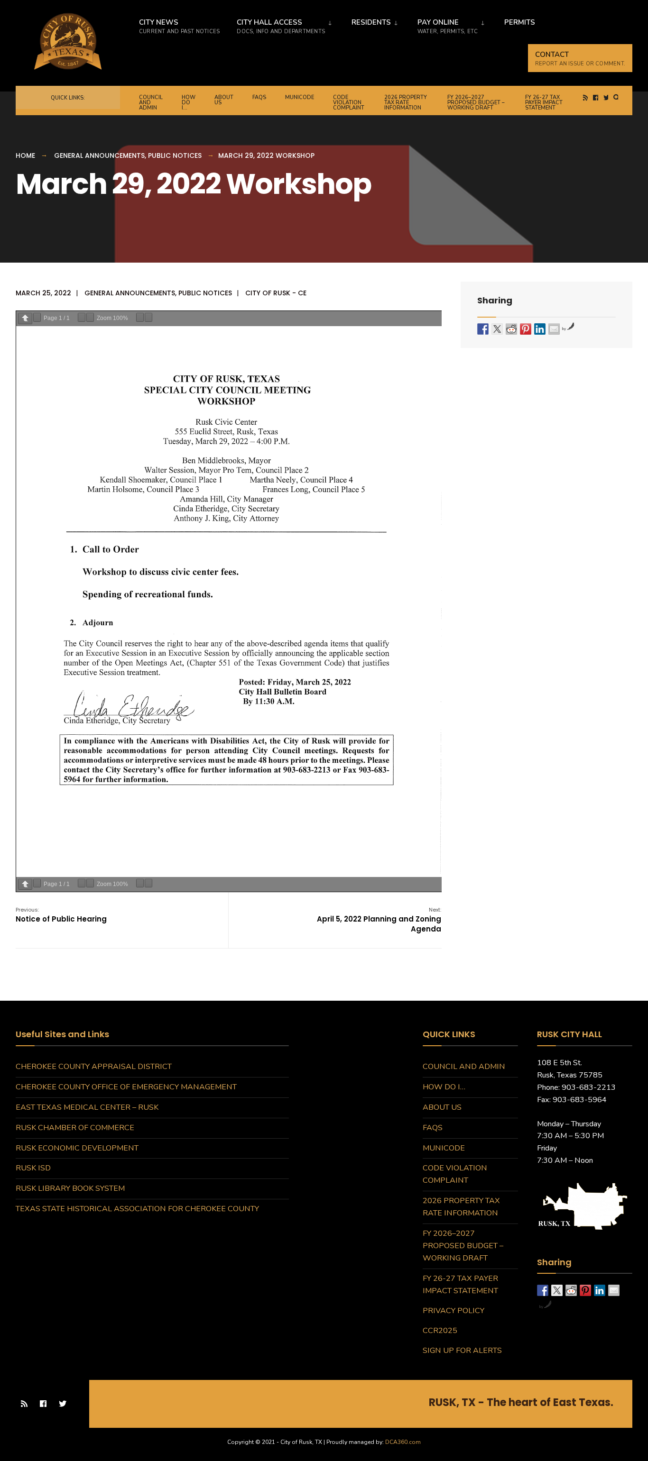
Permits (519, 22)
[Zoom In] (90, 317)
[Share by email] (554, 329)
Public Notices (175, 155)
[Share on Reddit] (511, 329)
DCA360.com (403, 1442)
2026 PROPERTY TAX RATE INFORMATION (405, 102)
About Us (223, 100)
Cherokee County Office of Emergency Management (126, 1087)
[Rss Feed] (586, 98)
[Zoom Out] (81, 317)
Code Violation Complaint (348, 102)
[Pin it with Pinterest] (525, 329)
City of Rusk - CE (275, 293)
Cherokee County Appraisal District (94, 1066)
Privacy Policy (453, 1311)
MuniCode (299, 97)
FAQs (259, 97)
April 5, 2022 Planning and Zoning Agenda (379, 920)
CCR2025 (440, 1330)
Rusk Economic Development (77, 1148)
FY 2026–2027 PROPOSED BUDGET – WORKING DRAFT (476, 102)
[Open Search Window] (616, 98)
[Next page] (37, 317)
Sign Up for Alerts (462, 1350)
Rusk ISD (33, 1168)
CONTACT (580, 58)
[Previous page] (25, 318)
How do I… (188, 102)
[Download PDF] (140, 317)
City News (179, 26)
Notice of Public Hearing (61, 915)
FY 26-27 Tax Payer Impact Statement (544, 102)
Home (25, 155)
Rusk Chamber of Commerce (75, 1128)
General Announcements (99, 155)
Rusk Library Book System (70, 1188)
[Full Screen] (148, 317)
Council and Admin (151, 102)
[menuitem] (284, 25)
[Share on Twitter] (497, 329)
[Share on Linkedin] (540, 329)
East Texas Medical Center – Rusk (87, 1107)
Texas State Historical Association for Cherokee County (137, 1209)
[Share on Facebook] (483, 329)
